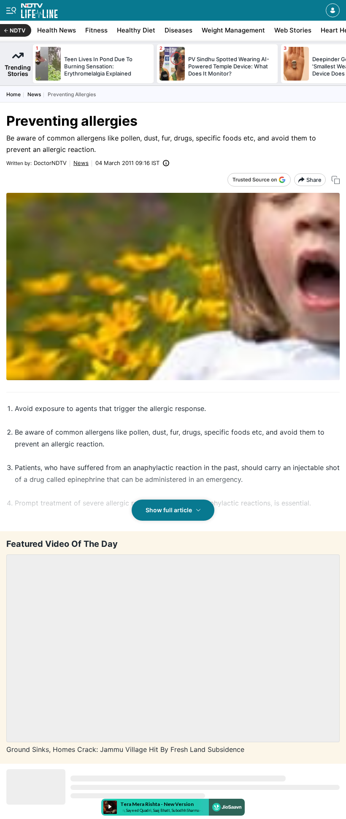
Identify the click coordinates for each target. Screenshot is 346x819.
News (34, 94)
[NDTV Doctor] (39, 9)
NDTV (17, 30)
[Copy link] (336, 180)
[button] (333, 10)
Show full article (169, 510)
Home (13, 94)
